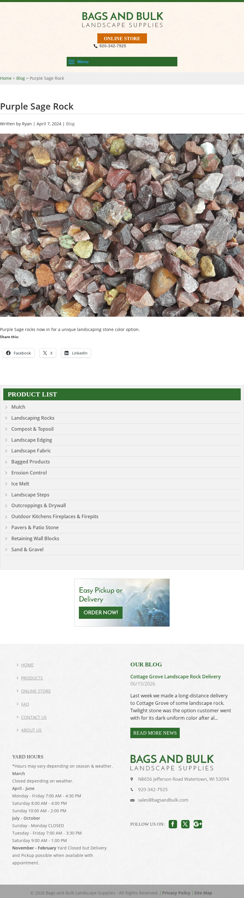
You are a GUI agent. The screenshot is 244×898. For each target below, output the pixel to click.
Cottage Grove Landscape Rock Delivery (175, 676)
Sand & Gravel (27, 549)
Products (32, 678)
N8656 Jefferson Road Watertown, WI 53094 (183, 779)
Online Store (122, 38)
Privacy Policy (176, 893)
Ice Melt (20, 483)
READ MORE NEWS (155, 732)
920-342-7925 (153, 789)
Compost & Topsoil (32, 429)
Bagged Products (30, 461)
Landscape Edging (31, 440)
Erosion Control (29, 472)
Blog (70, 123)
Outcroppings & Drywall (38, 505)
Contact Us (34, 717)
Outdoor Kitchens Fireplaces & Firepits (54, 516)
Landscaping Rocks (32, 418)
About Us (31, 730)
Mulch (18, 407)
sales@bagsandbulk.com (163, 800)
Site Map (203, 893)
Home (27, 665)
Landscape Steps (30, 494)
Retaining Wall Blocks (35, 538)
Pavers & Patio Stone (35, 527)
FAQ (25, 704)
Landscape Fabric (31, 450)
